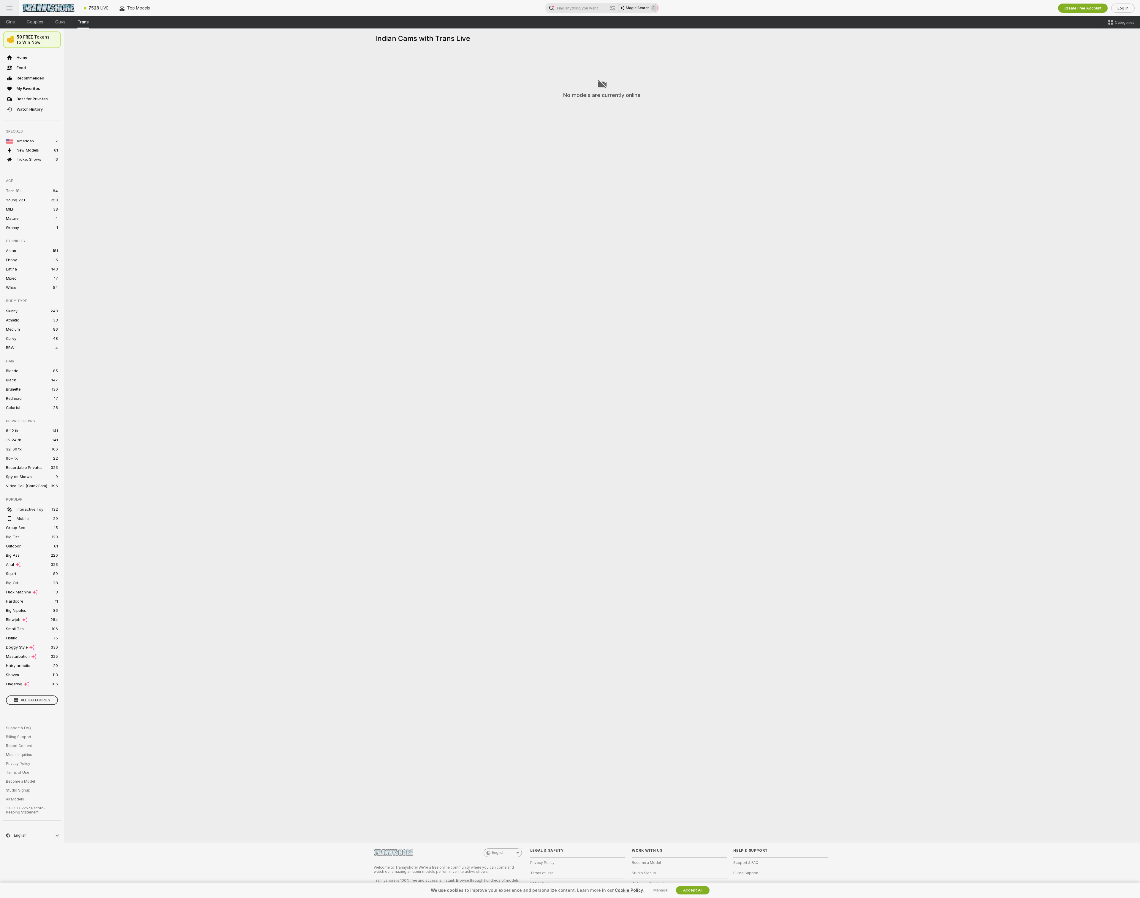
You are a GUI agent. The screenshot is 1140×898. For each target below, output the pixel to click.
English (498, 853)
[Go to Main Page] (48, 8)
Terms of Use (17, 772)
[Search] (612, 8)
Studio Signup (18, 790)
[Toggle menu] (9, 8)
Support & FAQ (18, 728)
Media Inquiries (19, 755)
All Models (15, 799)
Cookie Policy (629, 890)
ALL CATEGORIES (35, 700)
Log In (1122, 8)
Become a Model (20, 781)
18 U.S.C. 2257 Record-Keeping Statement (25, 810)
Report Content (19, 746)
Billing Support (18, 737)
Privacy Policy (18, 764)
